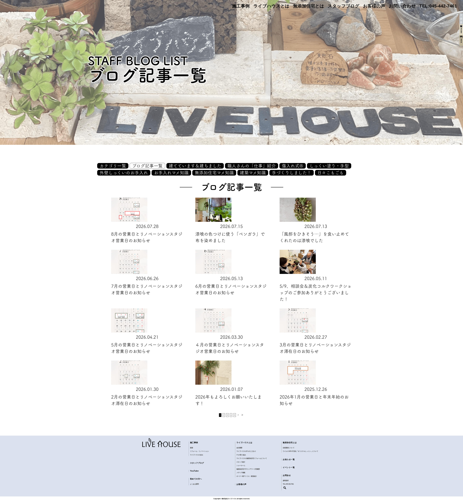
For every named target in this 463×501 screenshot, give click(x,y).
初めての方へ (196, 479)
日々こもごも (330, 172)
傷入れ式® (292, 166)
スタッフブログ (343, 6)
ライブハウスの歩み (196, 455)
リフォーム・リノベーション (199, 451)
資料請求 (286, 480)
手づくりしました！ (291, 172)
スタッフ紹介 (240, 462)
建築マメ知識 (253, 172)
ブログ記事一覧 (147, 166)
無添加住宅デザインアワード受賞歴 (248, 469)
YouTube (194, 471)
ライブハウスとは (271, 6)
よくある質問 (194, 484)
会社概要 (239, 448)
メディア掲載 (240, 472)
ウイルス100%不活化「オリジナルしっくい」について (300, 451)
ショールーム (240, 465)
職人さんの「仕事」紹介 (251, 166)
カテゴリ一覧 (113, 166)
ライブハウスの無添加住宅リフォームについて (251, 458)
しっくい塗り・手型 (329, 166)
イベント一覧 (289, 467)
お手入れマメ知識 (171, 172)
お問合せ (287, 475)
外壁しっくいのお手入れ (124, 172)
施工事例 (241, 6)
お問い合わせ (402, 6)
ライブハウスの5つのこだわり (246, 451)
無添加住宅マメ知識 (214, 172)
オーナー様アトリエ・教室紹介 (246, 476)
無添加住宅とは (308, 6)
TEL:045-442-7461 (438, 6)
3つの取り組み (241, 455)
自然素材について (288, 448)
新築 (191, 448)
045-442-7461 (290, 484)
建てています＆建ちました (195, 166)
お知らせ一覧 (289, 459)
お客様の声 (374, 6)
